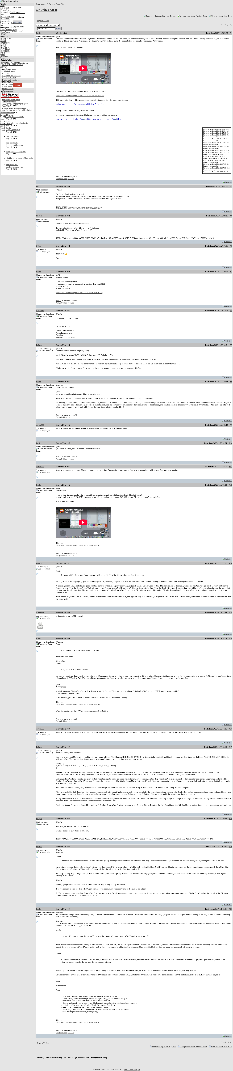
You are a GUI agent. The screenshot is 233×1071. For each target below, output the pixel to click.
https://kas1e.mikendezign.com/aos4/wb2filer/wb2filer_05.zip (79, 1022)
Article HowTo (6, 124)
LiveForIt (40, 311)
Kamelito (40, 612)
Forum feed (4, 10)
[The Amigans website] (9, 1)
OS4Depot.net (6, 30)
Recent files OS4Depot (9, 12)
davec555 (40, 425)
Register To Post (43, 21)
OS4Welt (4, 34)
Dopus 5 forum (8, 82)
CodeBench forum (9, 78)
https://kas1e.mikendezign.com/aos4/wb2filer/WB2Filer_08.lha (80, 96)
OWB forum (7, 95)
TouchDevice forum (10, 104)
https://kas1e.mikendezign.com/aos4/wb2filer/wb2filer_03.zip (79, 545)
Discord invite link (7, 23)
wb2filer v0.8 (46, 10)
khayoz (39, 216)
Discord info (5, 21)
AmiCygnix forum (9, 69)
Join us (58, 176)
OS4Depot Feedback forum (12, 65)
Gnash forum (7, 86)
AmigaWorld (5, 52)
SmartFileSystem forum (11, 100)
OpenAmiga (5, 32)
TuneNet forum (8, 106)
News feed (4, 8)
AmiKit (3, 45)
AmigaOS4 (60, 4)
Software (50, 4)
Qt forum (5, 97)
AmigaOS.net (5, 38)
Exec (2, 54)
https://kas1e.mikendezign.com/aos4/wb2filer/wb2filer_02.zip (79, 293)
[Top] (227, 182)
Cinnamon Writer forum (11, 76)
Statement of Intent (7, 113)
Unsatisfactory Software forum (14, 108)
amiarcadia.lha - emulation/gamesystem (14, 166)
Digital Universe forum (11, 80)
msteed (39, 563)
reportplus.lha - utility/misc (16, 152)
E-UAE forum (7, 84)
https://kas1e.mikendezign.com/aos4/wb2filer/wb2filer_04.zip (79, 704)
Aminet (3, 41)
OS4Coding (5, 49)
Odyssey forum (8, 93)
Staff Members (5, 117)
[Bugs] (14, 30)
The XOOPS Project (132, 1070)
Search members (6, 130)
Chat (2, 14)
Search (2, 126)
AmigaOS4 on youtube (65, 179)
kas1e (38, 33)
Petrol (38, 246)
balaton (39, 345)
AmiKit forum (7, 73)
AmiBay (3, 47)
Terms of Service (6, 115)
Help (2, 119)
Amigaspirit (4, 43)
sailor (38, 186)
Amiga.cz (4, 56)
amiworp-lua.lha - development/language (14, 144)
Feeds (2, 6)
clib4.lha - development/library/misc (19, 158)
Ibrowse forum (7, 89)
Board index (40, 4)
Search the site (5, 128)
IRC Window (5, 19)
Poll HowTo (4, 121)
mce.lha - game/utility (14, 136)
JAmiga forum (7, 91)
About (2, 111)
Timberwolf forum (9, 102)
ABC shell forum (8, 71)
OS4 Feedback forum (10, 62)
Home (2, 3)
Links (2, 25)
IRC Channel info (7, 17)
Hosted (2, 58)
